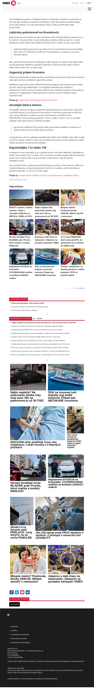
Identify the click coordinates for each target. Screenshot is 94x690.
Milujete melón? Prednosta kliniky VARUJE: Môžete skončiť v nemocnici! (36, 337)
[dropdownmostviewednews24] (47, 360)
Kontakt (14, 627)
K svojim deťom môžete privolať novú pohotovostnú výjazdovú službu (48, 175)
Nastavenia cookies (19, 639)
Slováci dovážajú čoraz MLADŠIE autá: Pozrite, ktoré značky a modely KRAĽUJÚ (38, 340)
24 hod (39, 318)
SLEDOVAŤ (14, 604)
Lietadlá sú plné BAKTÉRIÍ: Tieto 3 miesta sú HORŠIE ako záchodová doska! (37, 330)
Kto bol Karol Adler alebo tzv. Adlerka (24, 310)
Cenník (14, 631)
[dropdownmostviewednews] (47, 314)
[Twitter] (17, 592)
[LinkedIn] (27, 592)
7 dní (33, 318)
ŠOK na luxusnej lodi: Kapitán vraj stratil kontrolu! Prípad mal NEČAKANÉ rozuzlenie (40, 348)
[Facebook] (11, 592)
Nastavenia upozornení (20, 643)
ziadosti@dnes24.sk (77, 661)
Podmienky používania (20, 635)
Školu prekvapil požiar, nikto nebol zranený (28, 303)
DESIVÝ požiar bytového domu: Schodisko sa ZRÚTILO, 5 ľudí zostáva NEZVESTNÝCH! (40, 351)
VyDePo (62, 118)
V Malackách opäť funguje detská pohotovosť (37, 100)
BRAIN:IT (55, 679)
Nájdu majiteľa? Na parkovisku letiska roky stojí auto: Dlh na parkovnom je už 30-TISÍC (44, 323)
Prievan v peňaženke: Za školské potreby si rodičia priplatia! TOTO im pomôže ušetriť (40, 355)
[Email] (22, 592)
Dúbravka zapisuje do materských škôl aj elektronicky (30, 307)
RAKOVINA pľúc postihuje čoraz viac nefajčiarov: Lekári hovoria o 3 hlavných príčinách (41, 333)
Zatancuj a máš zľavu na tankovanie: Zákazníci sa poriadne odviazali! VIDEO (37, 326)
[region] (19, 3)
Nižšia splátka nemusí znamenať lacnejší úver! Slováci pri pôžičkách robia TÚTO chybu (41, 344)
